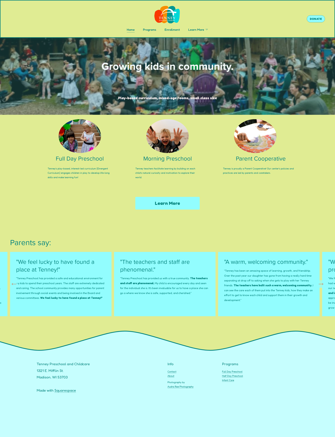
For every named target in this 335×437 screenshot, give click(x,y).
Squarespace (65, 390)
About (171, 375)
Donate (316, 19)
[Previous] (14, 284)
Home (131, 29)
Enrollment (172, 29)
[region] (167, 284)
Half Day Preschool (232, 375)
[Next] (321, 284)
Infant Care (228, 380)
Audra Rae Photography (181, 386)
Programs (149, 29)
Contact (172, 371)
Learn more (167, 203)
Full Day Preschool (232, 371)
